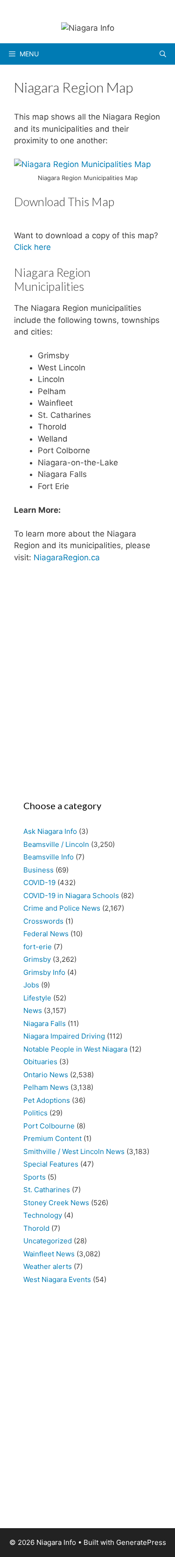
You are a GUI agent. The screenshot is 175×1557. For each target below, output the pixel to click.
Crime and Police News (61, 908)
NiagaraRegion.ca (67, 557)
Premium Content (52, 1138)
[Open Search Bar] (163, 54)
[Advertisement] (87, 678)
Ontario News (45, 1074)
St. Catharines (46, 1189)
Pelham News (46, 1087)
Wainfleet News (49, 1253)
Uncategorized (47, 1240)
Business (38, 870)
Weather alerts (47, 1266)
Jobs (31, 984)
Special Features (50, 1164)
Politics (35, 1112)
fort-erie (37, 946)
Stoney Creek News (56, 1202)
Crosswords (43, 921)
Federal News (46, 933)
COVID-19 (39, 882)
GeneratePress (141, 1542)
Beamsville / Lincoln (56, 844)
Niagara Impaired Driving (64, 1036)
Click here (32, 247)
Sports (34, 1177)
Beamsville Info (48, 856)
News (32, 1010)
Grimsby (37, 959)
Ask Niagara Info (50, 831)
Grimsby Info (44, 972)
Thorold (36, 1228)
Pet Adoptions (46, 1100)
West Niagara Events (57, 1279)
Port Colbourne (49, 1125)
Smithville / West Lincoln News (74, 1151)
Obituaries (40, 1061)
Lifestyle (37, 997)
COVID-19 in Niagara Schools (71, 895)
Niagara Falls (44, 1023)
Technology (42, 1215)
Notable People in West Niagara (75, 1049)
